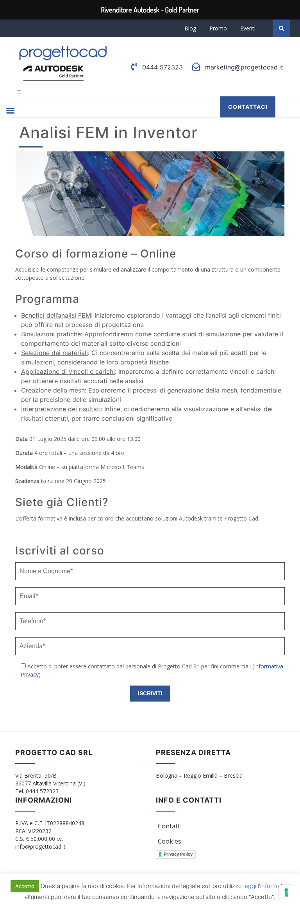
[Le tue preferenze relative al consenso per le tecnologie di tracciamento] (286, 892)
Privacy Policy (178, 854)
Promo (218, 28)
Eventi (247, 28)
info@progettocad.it (40, 846)
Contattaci (248, 106)
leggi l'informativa (266, 886)
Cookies (169, 841)
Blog (190, 28)
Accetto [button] (24, 886)
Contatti (170, 826)
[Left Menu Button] (19, 92)
